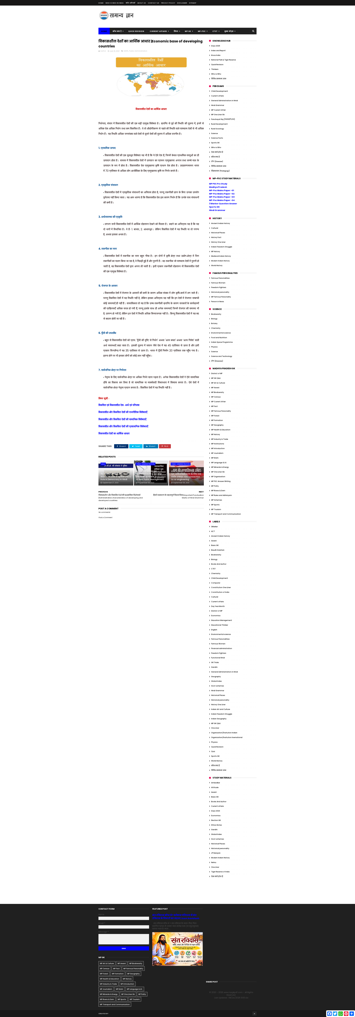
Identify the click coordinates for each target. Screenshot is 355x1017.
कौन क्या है (117, 31)
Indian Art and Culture (220, 709)
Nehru (213, 862)
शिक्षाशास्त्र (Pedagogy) (220, 171)
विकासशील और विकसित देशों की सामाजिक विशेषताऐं (122, 419)
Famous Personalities (220, 278)
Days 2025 (215, 46)
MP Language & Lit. (219, 462)
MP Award (215, 387)
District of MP (216, 373)
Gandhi (214, 667)
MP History (215, 251)
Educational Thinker (219, 625)
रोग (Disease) (217, 161)
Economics (215, 615)
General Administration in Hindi (224, 100)
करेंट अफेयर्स (130, 3)
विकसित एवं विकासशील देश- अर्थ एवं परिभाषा (118, 405)
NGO (103, 464)
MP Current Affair (218, 110)
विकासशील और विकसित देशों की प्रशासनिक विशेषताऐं (123, 426)
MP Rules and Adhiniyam (221, 495)
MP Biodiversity (217, 392)
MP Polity (215, 486)
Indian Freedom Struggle (221, 247)
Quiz (213, 751)
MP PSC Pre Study (218, 183)
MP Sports (215, 505)
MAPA (126, 51)
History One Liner (218, 242)
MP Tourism (216, 509)
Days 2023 (215, 811)
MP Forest (215, 416)
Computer (215, 583)
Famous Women (218, 283)
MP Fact (214, 406)
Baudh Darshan (217, 550)
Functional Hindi (218, 658)
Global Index (216, 681)
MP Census (216, 397)
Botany (214, 323)
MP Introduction (218, 448)
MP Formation (217, 420)
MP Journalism (217, 453)
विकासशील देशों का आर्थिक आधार (114, 433)
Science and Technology (221, 356)
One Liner (215, 728)
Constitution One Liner (221, 587)
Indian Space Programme (222, 342)
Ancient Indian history (220, 223)
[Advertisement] (206, 16)
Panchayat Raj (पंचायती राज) (223, 119)
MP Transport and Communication (226, 514)
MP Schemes (216, 500)
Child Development (219, 91)
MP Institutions (217, 444)
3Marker (214, 526)
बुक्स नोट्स (229, 31)
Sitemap (192, 3)
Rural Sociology (217, 129)
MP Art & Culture (218, 383)
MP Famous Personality (221, 297)
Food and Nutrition (219, 337)
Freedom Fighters (218, 287)
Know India (215, 55)
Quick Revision (136, 31)
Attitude (215, 787)
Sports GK (215, 143)
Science (214, 133)
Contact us (153, 3)
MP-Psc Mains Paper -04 (222, 200)
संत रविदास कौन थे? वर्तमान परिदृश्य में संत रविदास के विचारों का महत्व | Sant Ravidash (175, 917)
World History (216, 265)
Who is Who (216, 74)
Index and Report (218, 50)
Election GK (216, 820)
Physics (214, 347)
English (214, 630)
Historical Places (218, 232)
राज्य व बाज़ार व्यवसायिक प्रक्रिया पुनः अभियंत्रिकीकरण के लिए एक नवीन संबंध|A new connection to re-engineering (186, 475)
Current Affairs (158, 31)
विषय (176, 31)
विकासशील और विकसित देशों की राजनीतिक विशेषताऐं (122, 412)
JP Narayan (215, 853)
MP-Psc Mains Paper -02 (221, 193)
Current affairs (217, 96)
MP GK (188, 31)
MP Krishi (214, 458)
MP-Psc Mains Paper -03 (221, 197)
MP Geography (217, 425)
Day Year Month (218, 606)
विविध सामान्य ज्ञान (218, 78)
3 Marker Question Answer (223, 203)
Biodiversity (216, 314)
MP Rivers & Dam (218, 490)
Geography (216, 676)
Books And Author (218, 564)
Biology (214, 319)
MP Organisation (218, 476)
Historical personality (220, 292)
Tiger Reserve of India (220, 872)
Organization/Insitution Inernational (226, 737)
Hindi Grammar (217, 105)
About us (141, 3)
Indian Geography (218, 718)
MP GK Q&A (215, 378)
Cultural (214, 228)
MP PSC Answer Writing (220, 481)
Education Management (221, 620)
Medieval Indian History (221, 256)
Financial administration (221, 648)
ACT (213, 531)
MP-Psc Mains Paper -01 (221, 190)
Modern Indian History (220, 261)
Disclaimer (182, 3)
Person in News (217, 301)
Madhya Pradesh (218, 187)
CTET (215, 31)
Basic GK (215, 545)
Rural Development (219, 124)
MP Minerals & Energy (220, 467)
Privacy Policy (168, 3)
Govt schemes (217, 686)
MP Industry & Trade (219, 439)
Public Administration (138, 51)
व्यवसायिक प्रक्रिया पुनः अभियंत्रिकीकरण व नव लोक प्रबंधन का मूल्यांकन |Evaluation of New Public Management (151, 475)
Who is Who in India (115, 3)
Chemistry (215, 328)
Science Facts (217, 138)
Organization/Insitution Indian (224, 732)
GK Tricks (215, 662)
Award (213, 541)
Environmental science (221, 333)
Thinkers (214, 69)
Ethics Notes (216, 825)
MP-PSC (202, 31)
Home (100, 3)
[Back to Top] (254, 1013)
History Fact (216, 237)
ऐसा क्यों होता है (217, 152)
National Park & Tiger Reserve (223, 60)
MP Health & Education (220, 430)
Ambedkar (215, 783)
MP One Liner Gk (218, 114)
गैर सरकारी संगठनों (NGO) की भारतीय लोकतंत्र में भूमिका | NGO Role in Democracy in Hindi (116, 477)
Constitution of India (220, 592)
